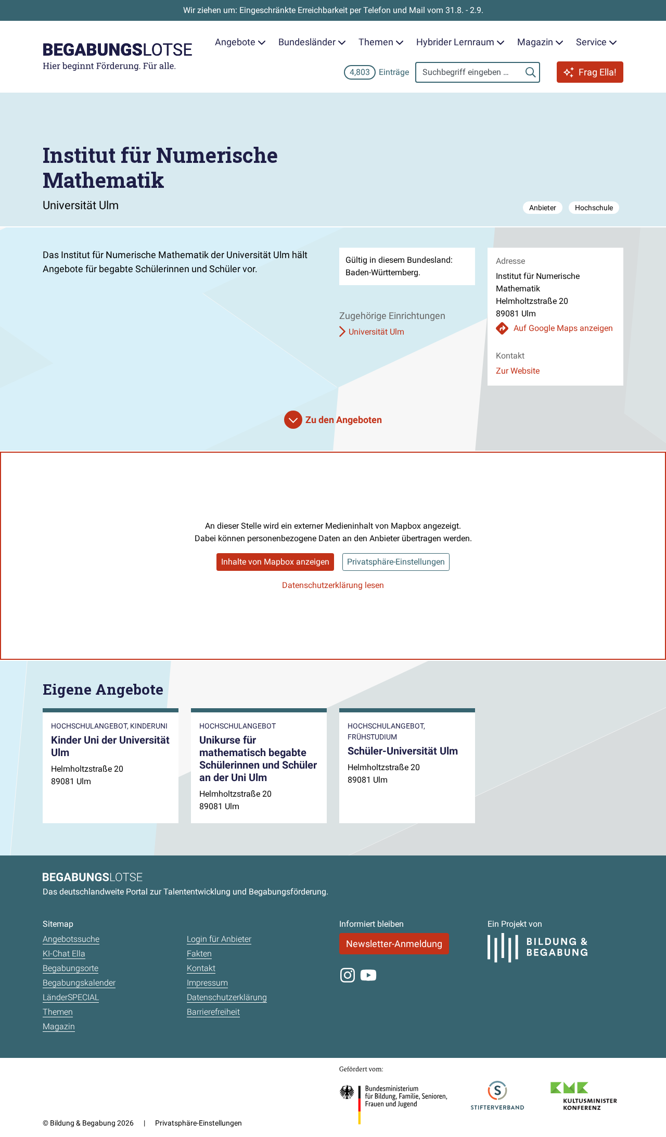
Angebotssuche (71, 939)
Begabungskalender (79, 983)
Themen (58, 1012)
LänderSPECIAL (71, 997)
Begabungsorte (70, 968)
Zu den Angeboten (343, 419)
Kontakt (201, 968)
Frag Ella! (598, 72)
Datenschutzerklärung (227, 997)
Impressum (207, 983)
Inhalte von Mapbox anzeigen (275, 562)
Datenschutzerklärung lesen (333, 585)
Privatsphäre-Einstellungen (396, 562)
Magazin (59, 1026)
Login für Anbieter (219, 939)
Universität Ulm (376, 332)
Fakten (199, 954)
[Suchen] (530, 72)
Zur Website (518, 371)
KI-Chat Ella (64, 954)
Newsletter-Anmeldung (394, 943)
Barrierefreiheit (213, 1012)
